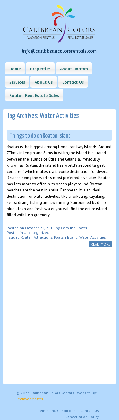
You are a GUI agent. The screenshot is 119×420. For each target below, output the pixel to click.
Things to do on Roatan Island (40, 136)
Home (15, 68)
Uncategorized (36, 232)
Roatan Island (66, 237)
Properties (40, 68)
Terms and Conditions (57, 410)
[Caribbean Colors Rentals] (59, 41)
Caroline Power (74, 227)
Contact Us (73, 82)
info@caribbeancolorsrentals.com (59, 51)
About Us (44, 82)
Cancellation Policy (82, 416)
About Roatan (74, 68)
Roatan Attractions (36, 237)
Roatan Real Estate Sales (34, 95)
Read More (100, 244)
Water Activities (92, 237)
